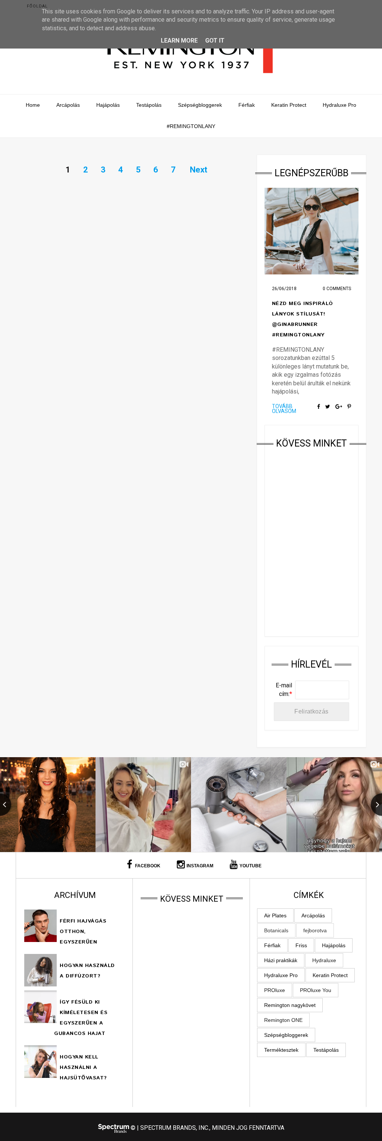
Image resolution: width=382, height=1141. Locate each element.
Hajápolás (108, 105)
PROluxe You (315, 990)
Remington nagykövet (290, 1005)
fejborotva (315, 930)
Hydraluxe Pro (339, 105)
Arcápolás (68, 105)
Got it (215, 40)
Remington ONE (283, 1020)
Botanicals (276, 930)
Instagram (200, 865)
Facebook (147, 865)
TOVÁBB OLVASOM (284, 408)
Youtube (250, 865)
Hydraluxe (324, 960)
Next (198, 169)
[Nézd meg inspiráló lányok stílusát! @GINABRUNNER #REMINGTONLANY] (311, 231)
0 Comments (337, 288)
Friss (301, 945)
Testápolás (149, 105)
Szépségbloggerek (200, 105)
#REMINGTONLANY (191, 126)
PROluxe (274, 990)
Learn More (179, 40)
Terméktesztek (281, 1050)
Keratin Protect (288, 105)
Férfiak (246, 105)
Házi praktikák (280, 960)
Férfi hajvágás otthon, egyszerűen (83, 931)
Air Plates (275, 915)
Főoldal (37, 6)
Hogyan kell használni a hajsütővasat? (83, 1067)
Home (33, 105)
